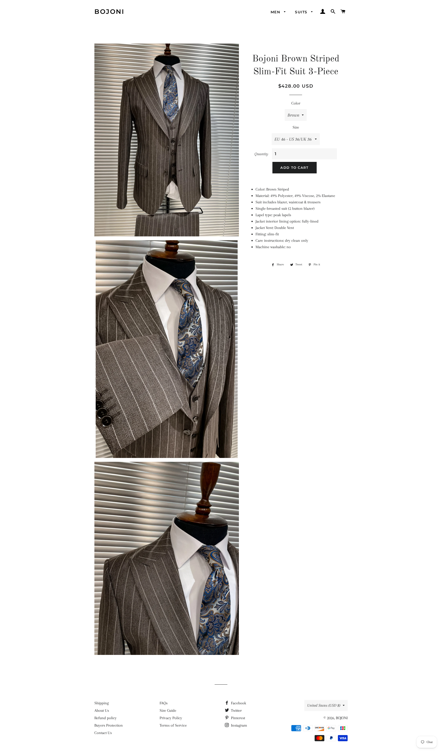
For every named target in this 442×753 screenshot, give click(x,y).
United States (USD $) (323, 705)
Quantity (261, 154)
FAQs (164, 703)
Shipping (101, 703)
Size (296, 127)
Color (295, 103)
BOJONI (109, 11)
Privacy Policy (171, 718)
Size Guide (168, 710)
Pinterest (237, 718)
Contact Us (103, 732)
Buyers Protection (108, 725)
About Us (101, 710)
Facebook (238, 703)
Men (276, 12)
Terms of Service (173, 725)
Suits (301, 12)
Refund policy (105, 718)
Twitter (236, 710)
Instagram (238, 725)
